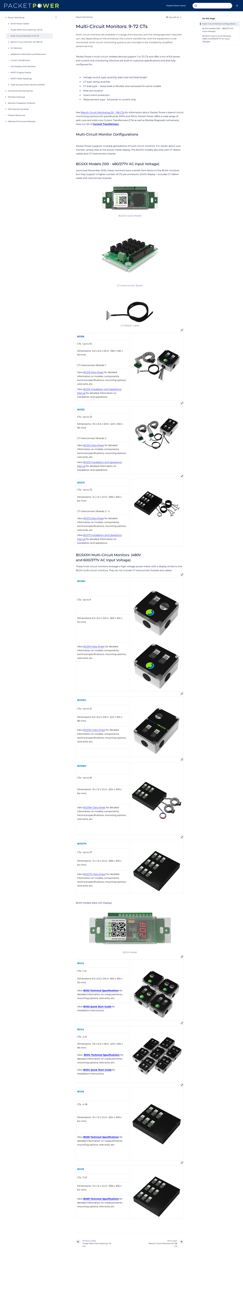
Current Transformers (20, 60)
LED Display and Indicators (23, 66)
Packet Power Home (176, 5)
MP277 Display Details (20, 72)
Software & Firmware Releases (21, 121)
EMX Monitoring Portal (18, 109)
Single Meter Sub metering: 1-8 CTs (26, 30)
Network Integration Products (21, 103)
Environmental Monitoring (20, 91)
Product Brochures (16, 115)
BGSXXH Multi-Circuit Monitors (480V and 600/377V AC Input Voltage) (216, 39)
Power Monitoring (16, 17)
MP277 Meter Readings (21, 78)
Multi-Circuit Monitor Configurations (219, 24)
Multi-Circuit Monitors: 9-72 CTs (24, 36)
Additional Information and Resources (28, 54)
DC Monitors (16, 48)
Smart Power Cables (19, 23)
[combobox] (212, 5)
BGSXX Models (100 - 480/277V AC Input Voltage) (217, 29)
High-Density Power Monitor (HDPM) (27, 85)
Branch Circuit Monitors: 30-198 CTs (26, 42)
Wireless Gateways (16, 97)
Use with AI (174, 17)
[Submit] (195, 5)
